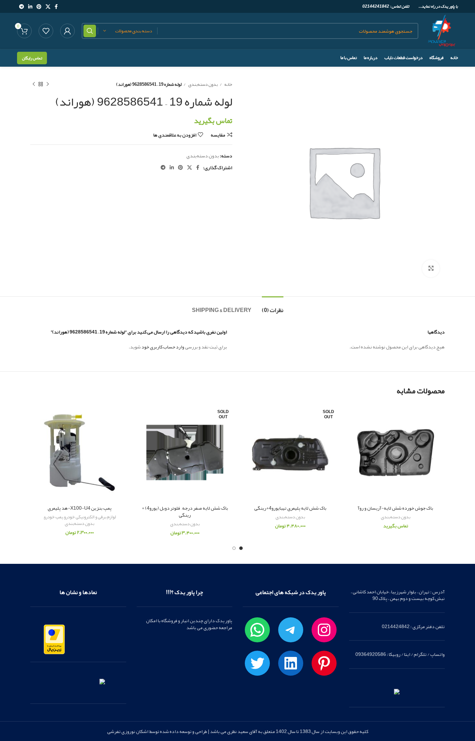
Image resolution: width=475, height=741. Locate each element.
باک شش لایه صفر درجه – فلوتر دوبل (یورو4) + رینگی (185, 511)
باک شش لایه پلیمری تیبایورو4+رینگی (290, 508)
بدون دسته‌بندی (202, 84)
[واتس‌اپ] (257, 629)
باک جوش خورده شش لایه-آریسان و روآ (395, 508)
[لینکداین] (290, 663)
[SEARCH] (89, 31)
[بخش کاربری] (67, 31)
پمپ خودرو (53, 517)
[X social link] (48, 6)
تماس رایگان (32, 58)
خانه (228, 84)
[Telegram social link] (21, 6)
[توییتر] (257, 663)
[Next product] (33, 84)
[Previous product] (47, 84)
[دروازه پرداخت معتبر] (54, 641)
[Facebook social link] (56, 6)
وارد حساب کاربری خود (163, 347)
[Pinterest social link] (38, 6)
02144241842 (375, 6)
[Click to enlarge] (431, 268)
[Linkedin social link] (30, 6)
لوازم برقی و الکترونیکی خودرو (90, 517)
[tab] (272, 307)
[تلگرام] (290, 629)
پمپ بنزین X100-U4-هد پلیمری (80, 508)
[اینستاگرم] (324, 629)
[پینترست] (324, 663)
